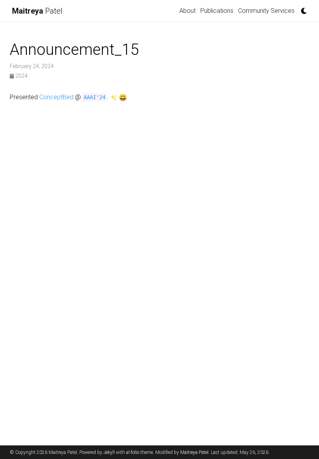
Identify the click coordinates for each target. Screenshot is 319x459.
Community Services (266, 10)
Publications (216, 10)
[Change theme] (302, 8)
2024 (21, 76)
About (187, 10)
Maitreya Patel (194, 452)
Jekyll (109, 452)
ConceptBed (56, 97)
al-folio (132, 452)
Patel (37, 11)
